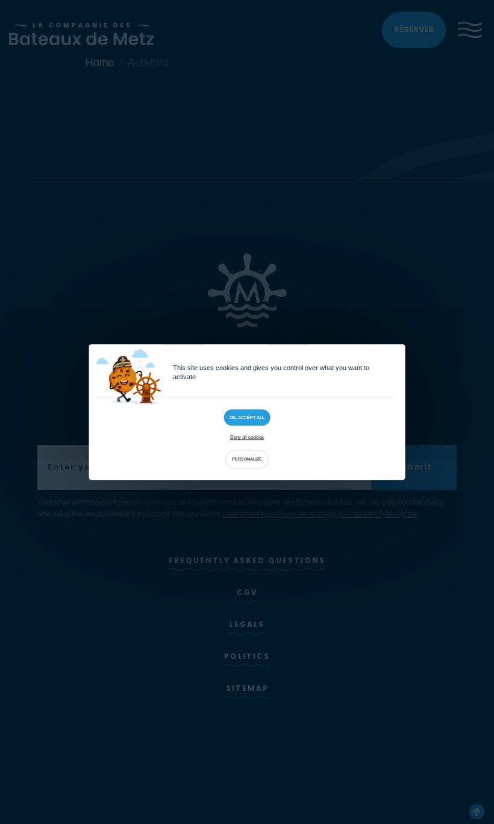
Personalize (247, 459)
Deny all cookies (247, 438)
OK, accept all (247, 417)
